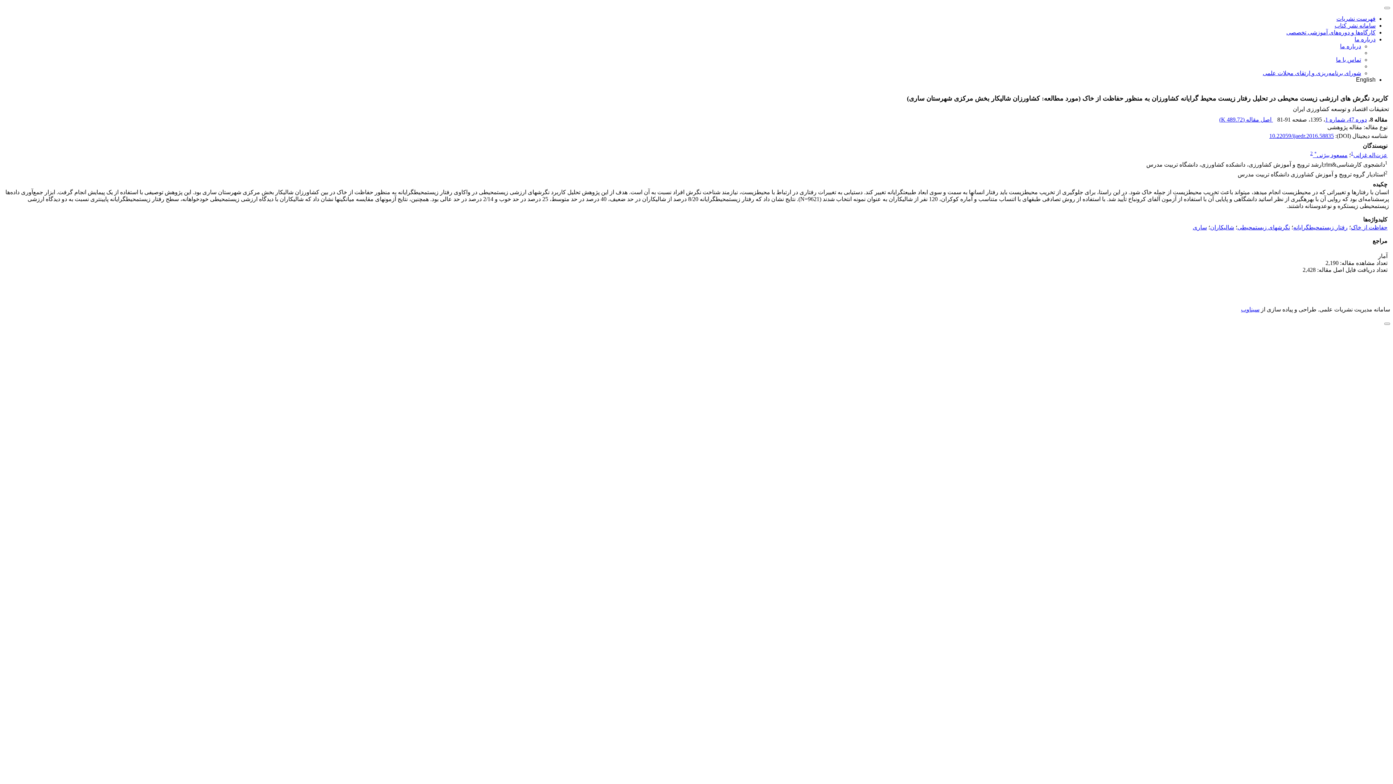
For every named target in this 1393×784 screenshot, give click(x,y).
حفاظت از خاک (1369, 227)
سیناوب (1250, 309)
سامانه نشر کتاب (1355, 26)
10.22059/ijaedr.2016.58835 (1301, 136)
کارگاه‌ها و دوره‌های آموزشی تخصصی (1331, 32)
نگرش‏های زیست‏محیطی (1263, 227)
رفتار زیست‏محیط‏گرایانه (1320, 227)
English (1366, 80)
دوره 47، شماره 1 (1346, 120)
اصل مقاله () (1246, 120)
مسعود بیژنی (1331, 155)
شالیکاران (1222, 227)
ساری (1200, 227)
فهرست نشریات (1356, 19)
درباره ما (1365, 39)
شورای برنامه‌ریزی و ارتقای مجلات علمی (1312, 73)
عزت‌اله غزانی (1370, 155)
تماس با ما (1348, 60)
